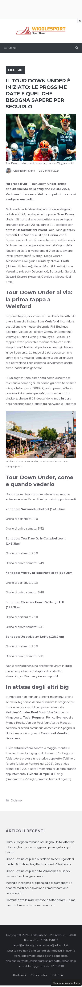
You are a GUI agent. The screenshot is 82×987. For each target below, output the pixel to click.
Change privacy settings (66, 982)
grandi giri (12, 769)
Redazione (57, 975)
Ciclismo (15, 70)
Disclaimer (19, 975)
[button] (77, 48)
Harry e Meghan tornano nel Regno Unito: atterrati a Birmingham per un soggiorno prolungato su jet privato (40, 847)
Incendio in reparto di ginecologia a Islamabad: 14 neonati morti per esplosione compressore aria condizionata (39, 888)
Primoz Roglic (15, 722)
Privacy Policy (38, 975)
